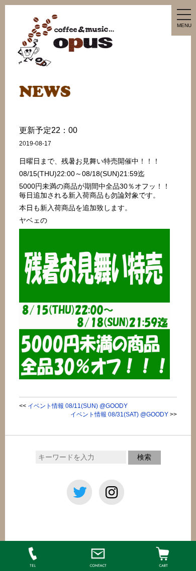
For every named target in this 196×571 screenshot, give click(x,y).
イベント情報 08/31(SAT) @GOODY (119, 414)
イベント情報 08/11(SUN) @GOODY (78, 405)
